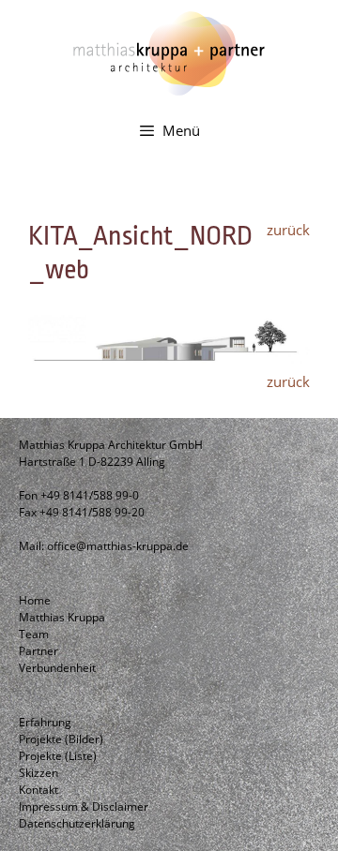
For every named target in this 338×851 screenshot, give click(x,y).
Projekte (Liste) (58, 756)
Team (34, 634)
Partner (38, 651)
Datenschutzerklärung (77, 823)
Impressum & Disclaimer (83, 806)
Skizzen (38, 773)
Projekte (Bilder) (61, 739)
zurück (288, 229)
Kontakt (38, 790)
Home (35, 600)
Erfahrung (45, 722)
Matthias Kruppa (62, 617)
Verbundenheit (57, 668)
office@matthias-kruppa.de (118, 546)
